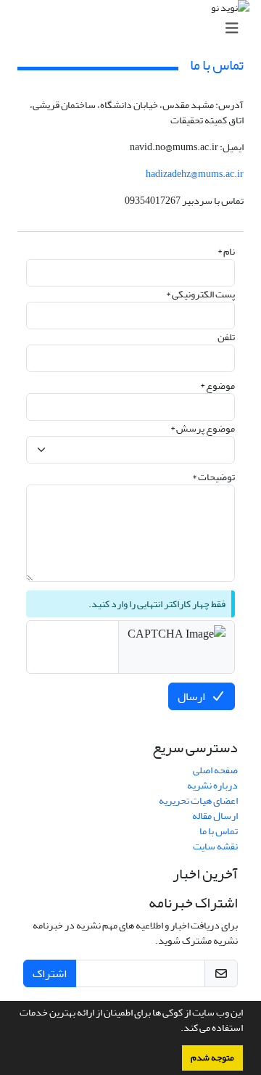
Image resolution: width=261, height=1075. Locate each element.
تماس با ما (218, 831)
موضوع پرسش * (202, 428)
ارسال (191, 696)
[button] (177, 1029)
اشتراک (50, 973)
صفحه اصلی (215, 770)
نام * (226, 251)
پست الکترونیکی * (200, 294)
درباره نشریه (212, 785)
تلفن (226, 337)
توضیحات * (213, 477)
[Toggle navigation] (134, 28)
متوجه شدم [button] (212, 1057)
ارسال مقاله (215, 815)
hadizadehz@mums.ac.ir (195, 174)
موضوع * (217, 385)
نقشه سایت (215, 846)
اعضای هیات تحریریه (198, 800)
